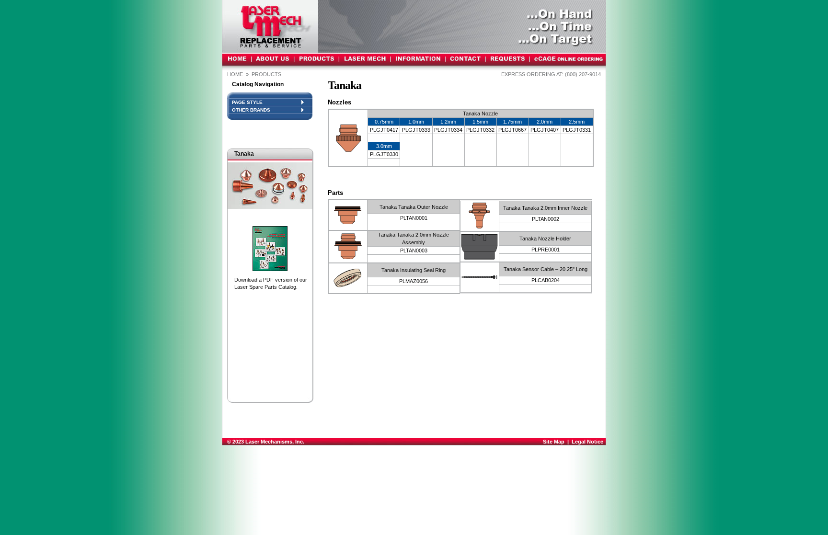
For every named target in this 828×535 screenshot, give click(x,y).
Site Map (553, 441)
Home (235, 74)
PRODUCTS (267, 74)
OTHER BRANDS (251, 110)
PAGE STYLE (247, 102)
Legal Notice (587, 441)
